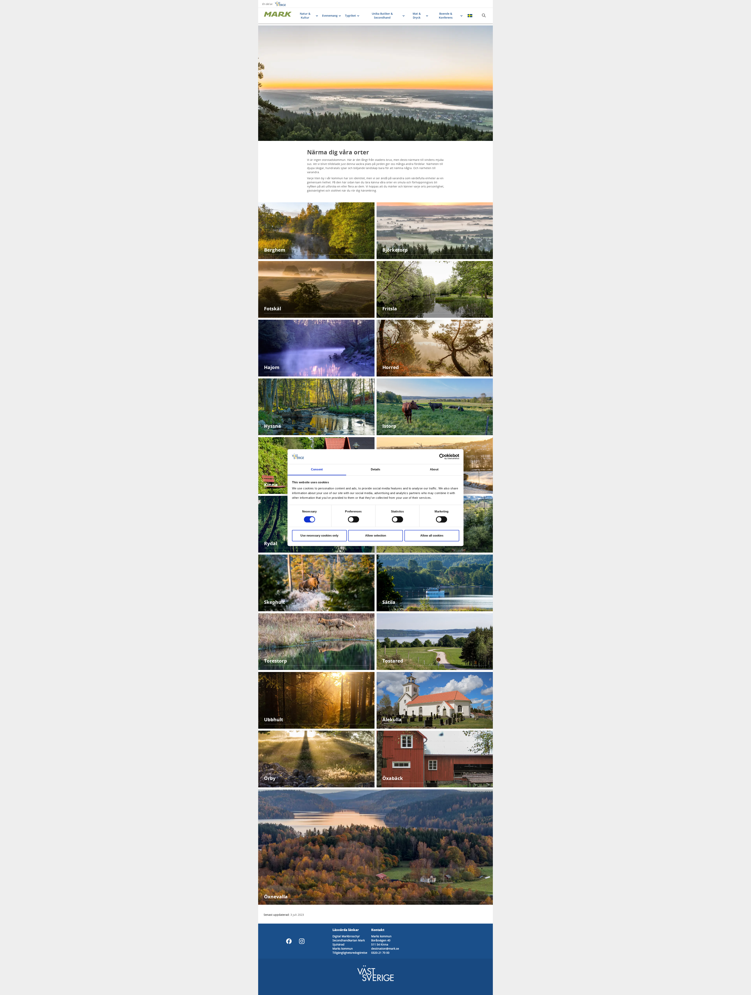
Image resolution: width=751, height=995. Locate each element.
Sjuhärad (338, 944)
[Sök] (484, 15)
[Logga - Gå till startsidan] (277, 16)
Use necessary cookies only (319, 535)
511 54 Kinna (379, 944)
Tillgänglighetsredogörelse (349, 952)
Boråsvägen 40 (380, 940)
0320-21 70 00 (380, 952)
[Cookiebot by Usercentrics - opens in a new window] (442, 456)
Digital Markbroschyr (346, 936)
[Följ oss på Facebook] (288, 941)
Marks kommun (342, 948)
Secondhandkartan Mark (348, 940)
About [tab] (434, 469)
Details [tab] (375, 469)
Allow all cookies (431, 535)
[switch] (353, 519)
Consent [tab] (317, 469)
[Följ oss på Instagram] (301, 941)
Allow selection (375, 535)
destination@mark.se (385, 948)
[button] (375, 83)
